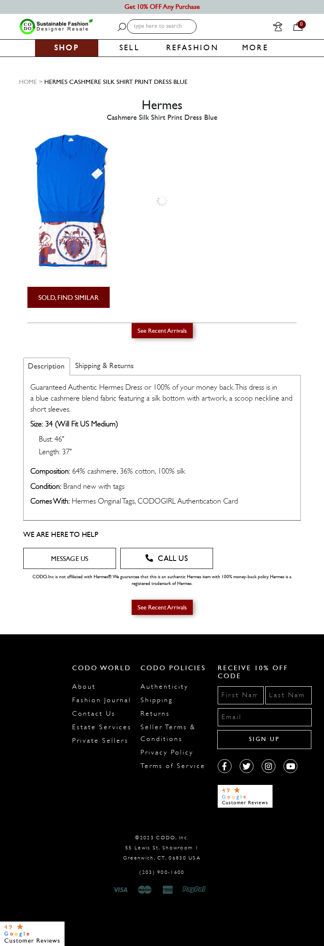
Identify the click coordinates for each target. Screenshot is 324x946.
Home (28, 82)
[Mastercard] (144, 890)
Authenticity (164, 686)
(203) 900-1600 (161, 872)
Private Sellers (100, 740)
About (84, 686)
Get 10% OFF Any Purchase (162, 7)
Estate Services (102, 727)
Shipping (156, 700)
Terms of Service (172, 766)
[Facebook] (225, 766)
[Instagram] (268, 766)
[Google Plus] (247, 766)
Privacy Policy (167, 752)
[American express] (168, 890)
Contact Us (94, 713)
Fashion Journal (101, 700)
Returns (155, 713)
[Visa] (121, 890)
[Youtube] (290, 766)
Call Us (172, 558)
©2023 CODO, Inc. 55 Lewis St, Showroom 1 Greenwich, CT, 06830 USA (162, 848)
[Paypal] (195, 890)
